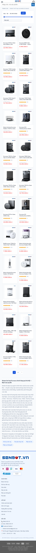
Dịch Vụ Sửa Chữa (7, 546)
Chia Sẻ (10, 547)
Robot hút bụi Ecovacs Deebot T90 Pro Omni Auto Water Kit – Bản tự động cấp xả (9, 128)
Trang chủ (5, 8)
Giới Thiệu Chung (19, 546)
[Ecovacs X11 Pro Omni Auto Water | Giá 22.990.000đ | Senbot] (10, 33)
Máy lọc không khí (7, 445)
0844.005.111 (6, 521)
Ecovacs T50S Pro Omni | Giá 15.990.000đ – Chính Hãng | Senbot (25, 69)
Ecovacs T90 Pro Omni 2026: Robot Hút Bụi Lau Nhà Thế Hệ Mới (9, 186)
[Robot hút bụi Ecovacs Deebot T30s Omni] (26, 320)
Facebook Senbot (7, 526)
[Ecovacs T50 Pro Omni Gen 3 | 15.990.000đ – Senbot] (10, 146)
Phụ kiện (3, 495)
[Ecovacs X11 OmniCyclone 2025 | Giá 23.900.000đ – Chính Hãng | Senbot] (26, 204)
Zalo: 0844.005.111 (8, 523)
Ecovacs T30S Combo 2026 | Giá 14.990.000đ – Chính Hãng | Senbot (10, 69)
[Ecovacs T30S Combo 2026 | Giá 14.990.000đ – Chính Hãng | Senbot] (10, 59)
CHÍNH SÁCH (29, 546)
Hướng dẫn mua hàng (6, 508)
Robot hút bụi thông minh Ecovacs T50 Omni (9, 302)
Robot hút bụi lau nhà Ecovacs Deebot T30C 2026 (25, 273)
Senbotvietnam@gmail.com (10, 528)
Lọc (23, 13)
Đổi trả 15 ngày (5, 506)
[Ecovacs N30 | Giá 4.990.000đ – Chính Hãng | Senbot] (26, 33)
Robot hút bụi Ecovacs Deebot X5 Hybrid (9, 273)
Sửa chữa (3, 487)
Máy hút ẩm (29, 441)
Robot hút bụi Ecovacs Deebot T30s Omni (25, 331)
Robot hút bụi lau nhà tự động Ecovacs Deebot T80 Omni (25, 302)
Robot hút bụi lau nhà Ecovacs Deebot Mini (25, 244)
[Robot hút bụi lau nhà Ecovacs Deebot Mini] (26, 233)
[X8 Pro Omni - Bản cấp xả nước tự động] (10, 320)
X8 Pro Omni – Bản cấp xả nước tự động (9, 331)
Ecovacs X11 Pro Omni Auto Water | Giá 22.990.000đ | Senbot (9, 43)
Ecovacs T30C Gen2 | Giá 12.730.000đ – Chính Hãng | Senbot (9, 98)
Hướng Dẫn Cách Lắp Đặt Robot (18, 549)
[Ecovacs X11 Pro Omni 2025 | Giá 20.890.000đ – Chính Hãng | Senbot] (10, 204)
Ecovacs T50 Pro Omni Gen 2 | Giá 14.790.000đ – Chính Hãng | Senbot (25, 186)
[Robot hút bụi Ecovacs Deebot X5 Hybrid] (10, 262)
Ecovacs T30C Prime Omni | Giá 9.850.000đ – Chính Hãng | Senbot (25, 98)
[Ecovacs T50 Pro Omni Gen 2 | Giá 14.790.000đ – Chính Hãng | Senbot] (26, 175)
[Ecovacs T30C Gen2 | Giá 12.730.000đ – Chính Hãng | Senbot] (10, 88)
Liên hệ (3, 514)
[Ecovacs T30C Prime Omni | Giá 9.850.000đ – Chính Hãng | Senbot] (26, 88)
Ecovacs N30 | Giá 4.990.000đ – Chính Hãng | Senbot (25, 43)
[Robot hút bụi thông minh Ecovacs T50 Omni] (10, 291)
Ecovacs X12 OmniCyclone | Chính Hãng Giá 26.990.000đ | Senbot (25, 128)
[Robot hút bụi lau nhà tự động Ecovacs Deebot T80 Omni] (26, 291)
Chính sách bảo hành (6, 503)
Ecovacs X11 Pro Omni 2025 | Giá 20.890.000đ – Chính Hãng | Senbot (9, 215)
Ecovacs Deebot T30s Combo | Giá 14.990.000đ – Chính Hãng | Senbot (9, 357)
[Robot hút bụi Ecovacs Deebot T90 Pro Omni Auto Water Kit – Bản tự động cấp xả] (10, 117)
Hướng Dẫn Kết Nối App (21, 547)
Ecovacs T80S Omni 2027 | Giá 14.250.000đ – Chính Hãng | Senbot (26, 157)
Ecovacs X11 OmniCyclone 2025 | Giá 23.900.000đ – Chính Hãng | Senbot (25, 215)
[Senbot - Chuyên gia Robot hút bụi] (18, 1)
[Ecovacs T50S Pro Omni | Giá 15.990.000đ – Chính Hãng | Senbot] (26, 59)
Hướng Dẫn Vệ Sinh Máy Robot (18, 550)
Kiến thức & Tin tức (6, 511)
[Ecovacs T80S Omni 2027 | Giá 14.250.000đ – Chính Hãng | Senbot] (26, 146)
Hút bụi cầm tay (7, 441)
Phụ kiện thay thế (18, 441)
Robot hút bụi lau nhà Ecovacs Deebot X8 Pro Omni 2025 (26, 357)
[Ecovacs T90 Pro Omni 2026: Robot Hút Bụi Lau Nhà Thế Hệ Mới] (10, 175)
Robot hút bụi (4, 481)
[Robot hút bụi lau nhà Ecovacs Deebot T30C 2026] (26, 262)
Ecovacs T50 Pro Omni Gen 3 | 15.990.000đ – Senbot (9, 157)
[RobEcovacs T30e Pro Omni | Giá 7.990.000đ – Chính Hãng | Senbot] (10, 233)
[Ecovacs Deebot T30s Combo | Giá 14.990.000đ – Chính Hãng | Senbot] (10, 347)
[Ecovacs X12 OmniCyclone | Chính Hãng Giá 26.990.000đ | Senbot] (26, 117)
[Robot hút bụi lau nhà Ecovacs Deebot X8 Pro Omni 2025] (26, 347)
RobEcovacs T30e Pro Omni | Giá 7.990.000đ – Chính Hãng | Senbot (9, 244)
